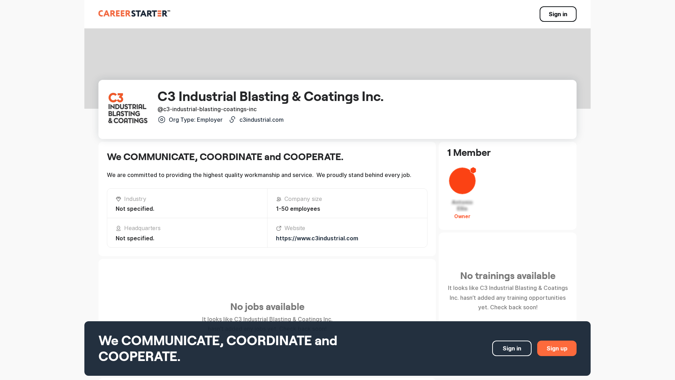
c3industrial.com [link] (261, 119)
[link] (134, 13)
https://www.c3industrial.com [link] (317, 238)
